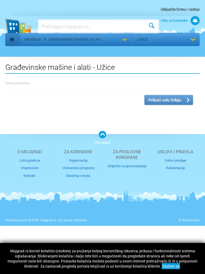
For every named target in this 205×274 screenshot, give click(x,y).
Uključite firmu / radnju (180, 9)
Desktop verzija (78, 175)
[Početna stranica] (12, 39)
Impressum (29, 167)
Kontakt (29, 175)
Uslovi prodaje (175, 160)
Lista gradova (29, 160)
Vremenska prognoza (78, 167)
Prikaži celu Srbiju (164, 99)
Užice (142, 39)
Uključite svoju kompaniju (127, 165)
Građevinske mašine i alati (75, 39)
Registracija (78, 160)
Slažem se (170, 266)
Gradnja (32, 39)
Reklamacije (175, 167)
